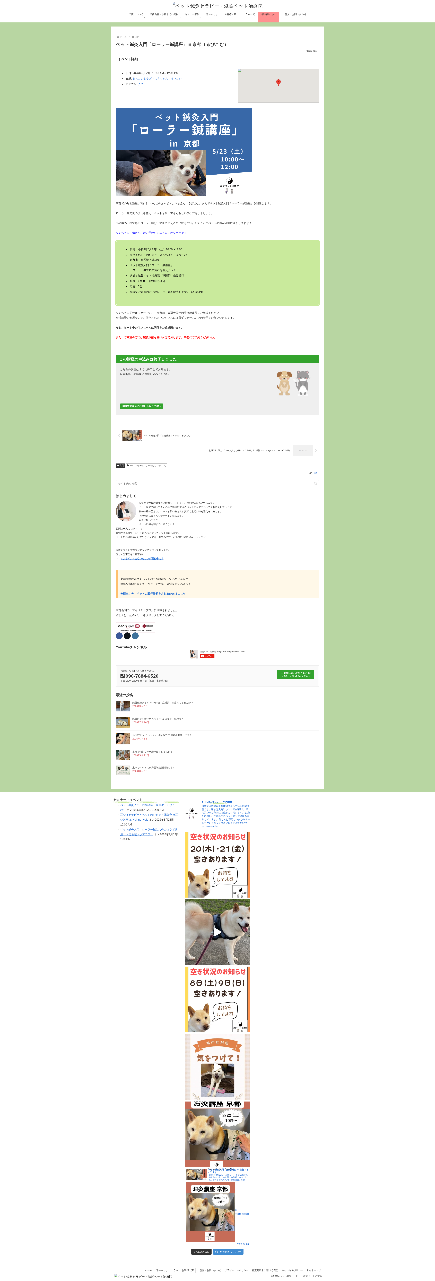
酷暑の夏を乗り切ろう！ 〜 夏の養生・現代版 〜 (158, 718)
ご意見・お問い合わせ (209, 1270)
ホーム (148, 1270)
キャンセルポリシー (292, 1270)
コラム (174, 1270)
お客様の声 (188, 1270)
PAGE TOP (422, 1240)
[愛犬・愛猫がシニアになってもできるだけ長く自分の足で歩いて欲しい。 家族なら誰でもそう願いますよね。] (217, 932)
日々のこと (162, 1270)
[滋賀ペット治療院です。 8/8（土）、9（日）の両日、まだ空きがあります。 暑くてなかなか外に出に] (217, 999)
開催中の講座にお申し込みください (142, 406)
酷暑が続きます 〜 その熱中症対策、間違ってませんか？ (162, 702)
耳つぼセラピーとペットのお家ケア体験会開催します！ (162, 735)
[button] (278, 82)
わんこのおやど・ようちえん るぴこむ (157, 78)
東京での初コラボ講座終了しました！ (152, 751)
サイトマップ (314, 1270)
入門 (141, 84)
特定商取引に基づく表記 (265, 1270)
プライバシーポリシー (236, 1270)
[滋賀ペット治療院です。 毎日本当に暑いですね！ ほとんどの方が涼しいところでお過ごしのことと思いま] (217, 1067)
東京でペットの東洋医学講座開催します (153, 767)
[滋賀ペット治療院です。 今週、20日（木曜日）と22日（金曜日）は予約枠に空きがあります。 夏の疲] (217, 865)
